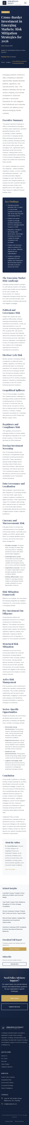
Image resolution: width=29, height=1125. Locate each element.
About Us (4, 1056)
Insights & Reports (6, 1067)
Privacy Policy (9, 1121)
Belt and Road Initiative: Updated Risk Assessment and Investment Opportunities (14, 920)
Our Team (4, 1058)
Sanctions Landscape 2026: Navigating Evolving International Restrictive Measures (14, 929)
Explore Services (14, 1007)
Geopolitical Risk (6, 1080)
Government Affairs (7, 1082)
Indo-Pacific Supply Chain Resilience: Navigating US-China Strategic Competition (14, 904)
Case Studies (5, 1064)
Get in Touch (14, 998)
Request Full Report (14, 949)
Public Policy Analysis (8, 1077)
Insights (8, 62)
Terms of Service (19, 1121)
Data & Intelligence (7, 1088)
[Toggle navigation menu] (25, 3)
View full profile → (10, 869)
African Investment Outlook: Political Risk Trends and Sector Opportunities (14, 912)
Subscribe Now (14, 964)
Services (4, 1061)
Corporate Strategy (7, 1085)
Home (3, 62)
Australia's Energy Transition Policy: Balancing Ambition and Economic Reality (14, 895)
